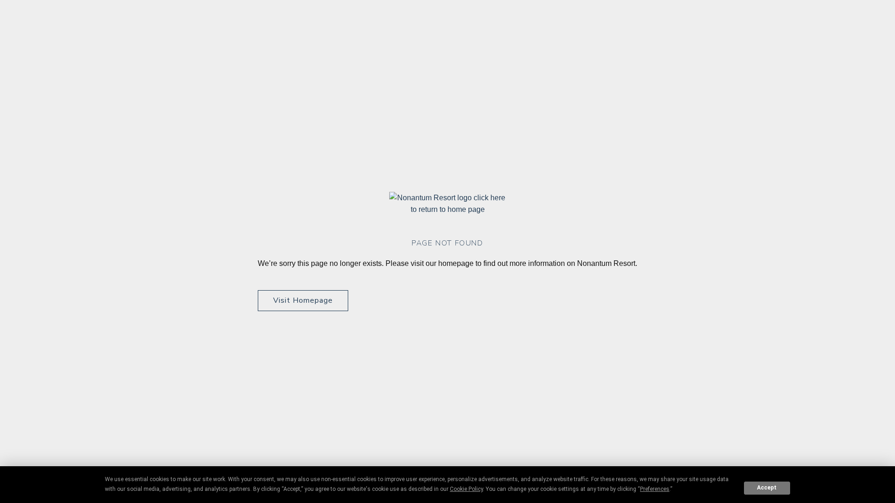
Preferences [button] (654, 489)
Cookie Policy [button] (466, 489)
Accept (767, 487)
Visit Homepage (303, 300)
